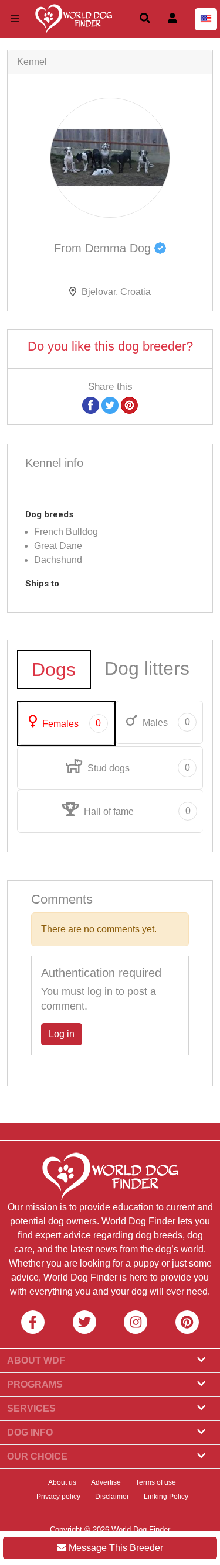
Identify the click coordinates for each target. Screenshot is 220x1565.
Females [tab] (70, 723)
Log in (62, 1034)
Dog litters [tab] (146, 668)
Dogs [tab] (54, 669)
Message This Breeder (114, 1548)
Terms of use (156, 1482)
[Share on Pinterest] (129, 405)
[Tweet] (110, 405)
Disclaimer (112, 1496)
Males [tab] (165, 722)
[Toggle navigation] (14, 19)
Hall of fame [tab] (136, 811)
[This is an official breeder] (160, 248)
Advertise (106, 1482)
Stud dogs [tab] (137, 768)
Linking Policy (166, 1496)
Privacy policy (58, 1496)
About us (62, 1482)
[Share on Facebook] (90, 405)
